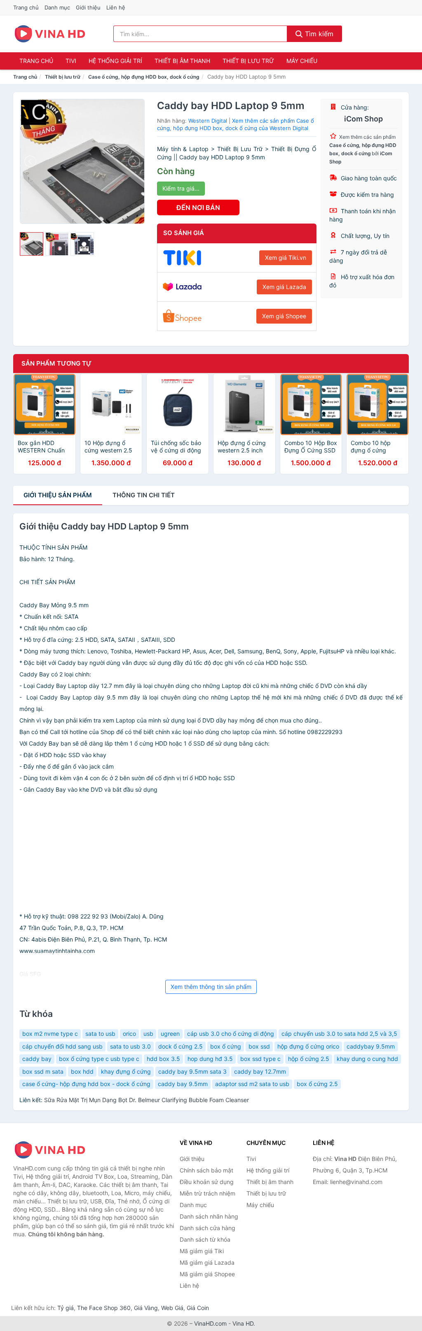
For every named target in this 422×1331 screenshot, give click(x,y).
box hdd (82, 1071)
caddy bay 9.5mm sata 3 (192, 1071)
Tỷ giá (65, 1307)
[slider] (31, 244)
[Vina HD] (54, 1150)
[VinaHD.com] (50, 33)
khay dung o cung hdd (367, 1058)
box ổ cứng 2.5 (317, 1083)
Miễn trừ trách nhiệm (207, 1193)
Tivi (71, 60)
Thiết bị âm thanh (182, 60)
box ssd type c (260, 1058)
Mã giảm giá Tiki (202, 1250)
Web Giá (172, 1307)
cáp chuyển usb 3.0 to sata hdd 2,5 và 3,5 (339, 1033)
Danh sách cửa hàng (207, 1227)
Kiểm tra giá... (180, 188)
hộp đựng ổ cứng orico (308, 1046)
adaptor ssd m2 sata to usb (252, 1083)
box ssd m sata (42, 1071)
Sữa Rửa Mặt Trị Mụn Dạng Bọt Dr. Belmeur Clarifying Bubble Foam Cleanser (146, 1099)
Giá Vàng (146, 1307)
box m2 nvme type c (50, 1033)
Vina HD (242, 1323)
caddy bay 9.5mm (183, 1083)
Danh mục (57, 7)
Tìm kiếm (318, 34)
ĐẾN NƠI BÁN (198, 207)
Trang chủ (26, 7)
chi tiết (144, 495)
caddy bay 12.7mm (260, 1071)
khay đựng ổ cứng (126, 1071)
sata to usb (100, 1033)
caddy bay (37, 1058)
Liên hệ (115, 7)
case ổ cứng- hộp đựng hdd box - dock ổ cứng (86, 1083)
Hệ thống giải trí (115, 60)
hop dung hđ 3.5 (210, 1058)
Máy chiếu (301, 60)
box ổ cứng (225, 1046)
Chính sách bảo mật (206, 1170)
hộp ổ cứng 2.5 (308, 1058)
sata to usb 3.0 (130, 1046)
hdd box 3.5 (163, 1058)
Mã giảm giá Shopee (207, 1273)
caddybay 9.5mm (371, 1046)
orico (129, 1033)
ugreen (170, 1033)
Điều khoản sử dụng (207, 1181)
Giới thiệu (88, 7)
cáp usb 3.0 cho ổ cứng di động (230, 1033)
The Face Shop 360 (104, 1307)
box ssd (259, 1046)
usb (148, 1033)
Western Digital (207, 120)
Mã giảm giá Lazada (207, 1262)
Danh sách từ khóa (205, 1239)
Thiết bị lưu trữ (248, 60)
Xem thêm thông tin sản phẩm (211, 986)
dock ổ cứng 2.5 (180, 1046)
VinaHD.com (210, 1323)
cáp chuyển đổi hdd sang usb (62, 1046)
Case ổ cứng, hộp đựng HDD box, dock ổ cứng (143, 77)
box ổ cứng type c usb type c (99, 1058)
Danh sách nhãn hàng (209, 1216)
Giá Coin (198, 1307)
